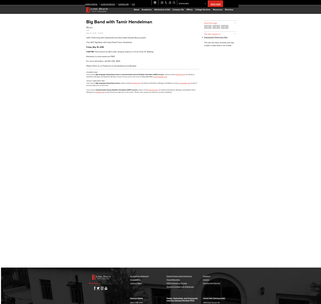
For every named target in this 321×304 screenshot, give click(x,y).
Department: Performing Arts (215, 37)
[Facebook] (94, 288)
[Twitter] (98, 288)
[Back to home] (96, 9)
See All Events (162, 2)
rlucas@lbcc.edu (184, 83)
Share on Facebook (208, 27)
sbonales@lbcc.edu (160, 77)
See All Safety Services (170, 2)
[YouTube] (106, 288)
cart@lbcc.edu (100, 92)
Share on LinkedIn (224, 27)
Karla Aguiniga (180, 74)
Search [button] (174, 2)
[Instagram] (102, 288)
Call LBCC (166, 2)
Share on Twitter (216, 27)
